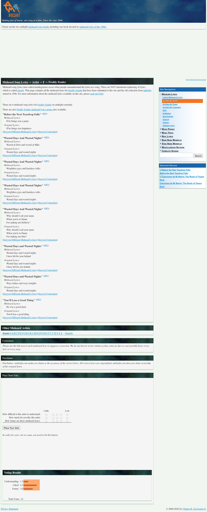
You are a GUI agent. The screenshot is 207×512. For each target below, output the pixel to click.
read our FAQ (96, 93)
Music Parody (168, 129)
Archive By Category (172, 107)
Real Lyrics (167, 136)
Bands (6, 333)
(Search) (69, 333)
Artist (35, 82)
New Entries (168, 117)
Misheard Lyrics (169, 94)
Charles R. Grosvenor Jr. (194, 508)
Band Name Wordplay (172, 140)
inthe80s (147, 90)
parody (20, 90)
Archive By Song (170, 104)
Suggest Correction (47, 131)
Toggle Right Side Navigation (195, 80)
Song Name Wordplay (172, 143)
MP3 (45, 113)
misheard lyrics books (38, 26)
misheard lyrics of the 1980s (92, 26)
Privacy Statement (9, 508)
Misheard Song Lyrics (15, 82)
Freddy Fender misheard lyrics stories (35, 109)
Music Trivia (167, 132)
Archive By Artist (170, 101)
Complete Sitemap (170, 151)
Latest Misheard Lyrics (173, 97)
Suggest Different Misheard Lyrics (19, 131)
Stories (166, 123)
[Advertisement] (103, 53)
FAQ (164, 110)
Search (166, 120)
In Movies (167, 114)
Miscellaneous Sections (173, 147)
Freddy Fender (75, 90)
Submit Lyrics (169, 126)
